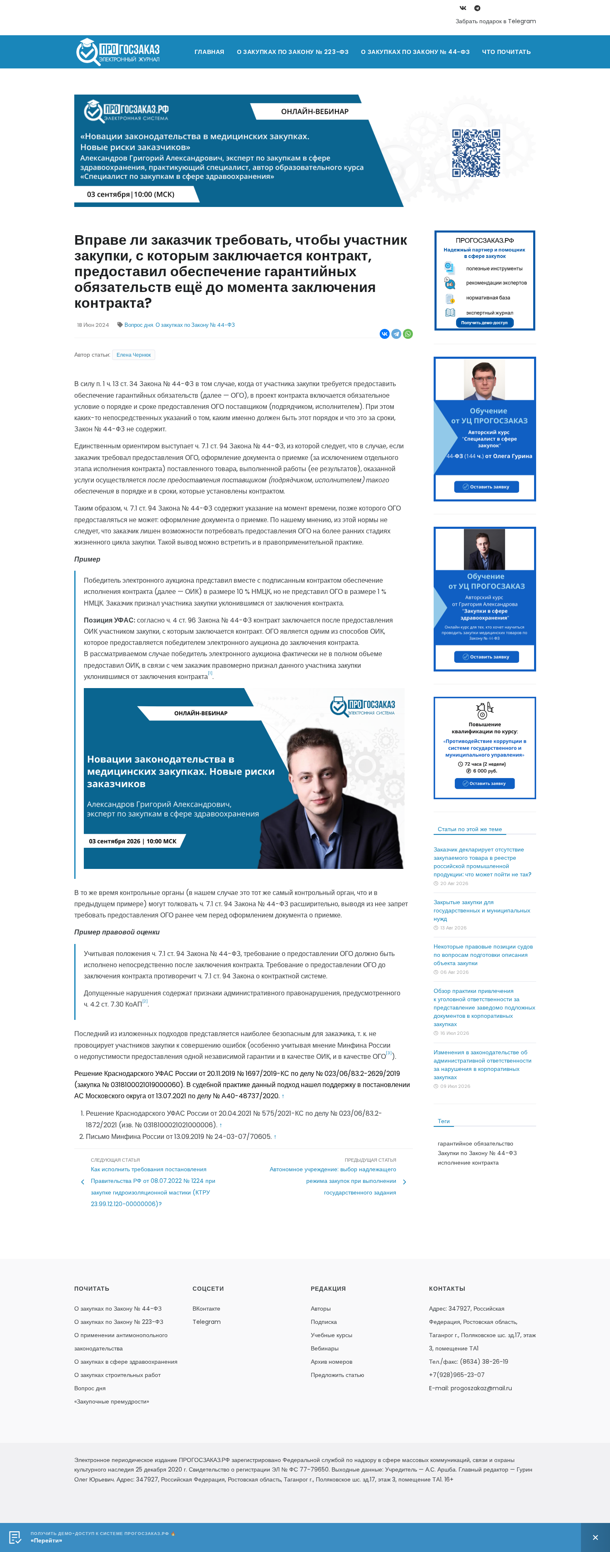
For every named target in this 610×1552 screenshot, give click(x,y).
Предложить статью (337, 1375)
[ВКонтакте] (385, 334)
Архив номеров (331, 1361)
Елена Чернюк (134, 354)
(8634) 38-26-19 (484, 1361)
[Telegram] (396, 334)
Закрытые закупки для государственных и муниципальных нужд (482, 910)
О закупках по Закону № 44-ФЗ (415, 52)
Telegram (207, 1322)
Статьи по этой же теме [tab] (470, 829)
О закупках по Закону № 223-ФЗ (293, 52)
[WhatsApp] (408, 334)
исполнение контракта (468, 1162)
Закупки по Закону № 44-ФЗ (477, 1153)
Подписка (324, 1322)
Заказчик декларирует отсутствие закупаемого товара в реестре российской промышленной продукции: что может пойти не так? (483, 861)
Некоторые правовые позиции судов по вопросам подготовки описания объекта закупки (483, 954)
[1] (210, 673)
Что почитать (506, 52)
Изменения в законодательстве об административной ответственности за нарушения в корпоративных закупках (483, 1064)
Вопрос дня (138, 325)
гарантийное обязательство (475, 1143)
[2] (145, 1001)
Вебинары (325, 1348)
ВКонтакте (206, 1308)
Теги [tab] (444, 1121)
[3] (389, 1053)
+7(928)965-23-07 (457, 1375)
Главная (209, 52)
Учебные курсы (331, 1335)
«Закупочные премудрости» (111, 1401)
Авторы (321, 1308)
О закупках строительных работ (117, 1375)
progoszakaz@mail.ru (481, 1388)
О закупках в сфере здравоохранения (126, 1361)
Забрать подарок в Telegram (496, 21)
